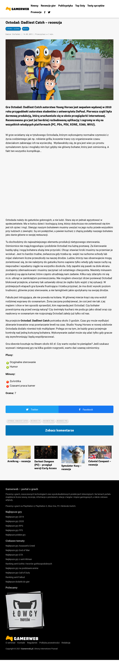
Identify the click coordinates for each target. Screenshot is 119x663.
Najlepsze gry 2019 (15, 517)
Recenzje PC (35, 421)
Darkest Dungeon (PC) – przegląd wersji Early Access (45, 465)
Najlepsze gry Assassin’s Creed (20, 546)
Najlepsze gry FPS (14, 530)
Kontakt (21, 642)
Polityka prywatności (49, 642)
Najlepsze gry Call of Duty (18, 572)
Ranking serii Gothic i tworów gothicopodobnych (29, 563)
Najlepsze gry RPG (14, 526)
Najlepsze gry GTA (14, 555)
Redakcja (66, 642)
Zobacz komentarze (59, 430)
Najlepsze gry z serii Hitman (19, 559)
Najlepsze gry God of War (18, 550)
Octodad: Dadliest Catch (18, 421)
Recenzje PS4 (48, 421)
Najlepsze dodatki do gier (18, 581)
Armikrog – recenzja (19, 461)
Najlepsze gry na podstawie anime (22, 568)
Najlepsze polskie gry (16, 535)
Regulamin (32, 642)
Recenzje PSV (62, 421)
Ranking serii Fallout (15, 577)
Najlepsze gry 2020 (15, 521)
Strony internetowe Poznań (46, 649)
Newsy (25, 29)
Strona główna (13, 29)
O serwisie (10, 642)
